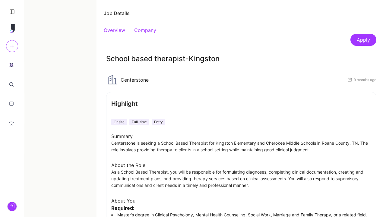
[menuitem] (11, 65)
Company (145, 30)
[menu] (12, 94)
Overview (114, 30)
